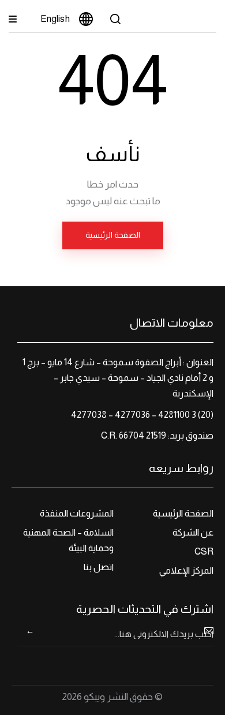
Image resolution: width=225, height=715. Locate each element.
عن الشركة (192, 532)
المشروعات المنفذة (77, 513)
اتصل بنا (99, 567)
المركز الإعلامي (186, 570)
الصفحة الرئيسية (112, 234)
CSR (203, 551)
